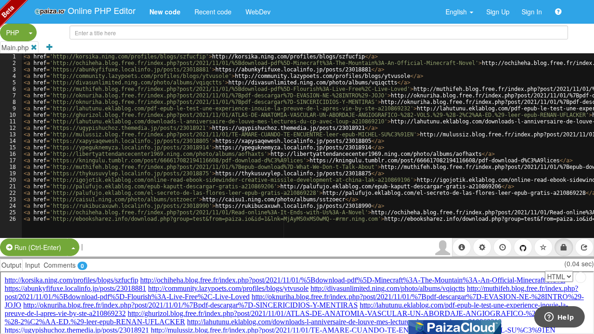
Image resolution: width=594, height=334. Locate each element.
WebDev (258, 11)
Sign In (532, 11)
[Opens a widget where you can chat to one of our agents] (559, 317)
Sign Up (498, 11)
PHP (12, 32)
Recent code (213, 11)
